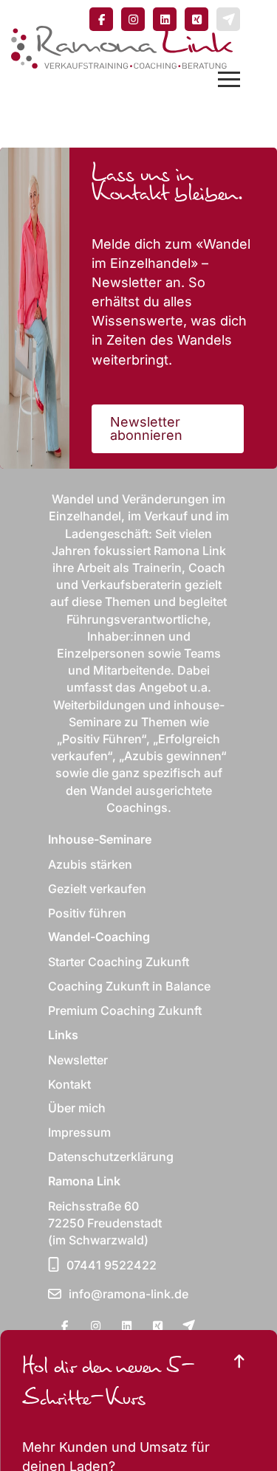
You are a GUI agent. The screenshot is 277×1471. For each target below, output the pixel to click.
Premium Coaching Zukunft (125, 1010)
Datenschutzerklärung (111, 1156)
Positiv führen (87, 913)
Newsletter (78, 1060)
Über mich (77, 1107)
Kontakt (69, 1084)
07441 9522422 (111, 1265)
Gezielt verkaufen (97, 888)
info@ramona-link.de (128, 1293)
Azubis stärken (90, 864)
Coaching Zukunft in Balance (129, 986)
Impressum (79, 1132)
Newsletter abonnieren (146, 428)
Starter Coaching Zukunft (118, 961)
